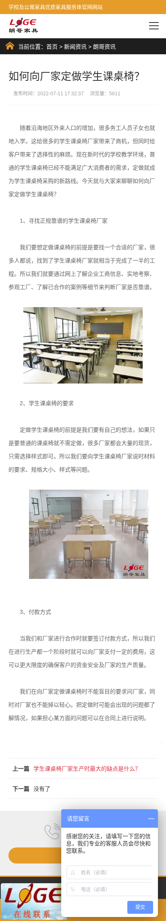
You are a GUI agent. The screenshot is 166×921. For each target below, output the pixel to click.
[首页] (10, 45)
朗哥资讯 (104, 46)
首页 (52, 46)
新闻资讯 (75, 46)
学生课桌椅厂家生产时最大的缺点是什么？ (87, 768)
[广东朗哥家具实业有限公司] (23, 25)
